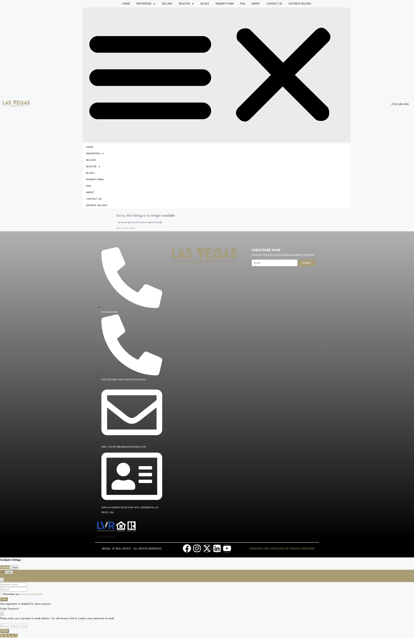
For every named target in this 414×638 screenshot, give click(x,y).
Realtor (184, 4)
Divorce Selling (300, 4)
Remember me (11, 594)
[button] (216, 74)
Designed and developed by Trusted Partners (281, 548)
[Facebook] (187, 548)
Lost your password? (31, 594)
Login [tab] (8, 572)
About (255, 4)
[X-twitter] (207, 548)
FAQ (242, 4)
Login (3, 599)
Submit (4, 630)
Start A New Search (126, 228)
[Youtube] (227, 548)
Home (126, 4)
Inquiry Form (225, 4)
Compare (5, 567)
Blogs (205, 4)
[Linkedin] (217, 548)
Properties (143, 4)
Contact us (274, 4)
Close (14, 567)
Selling (167, 4)
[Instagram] (197, 548)
